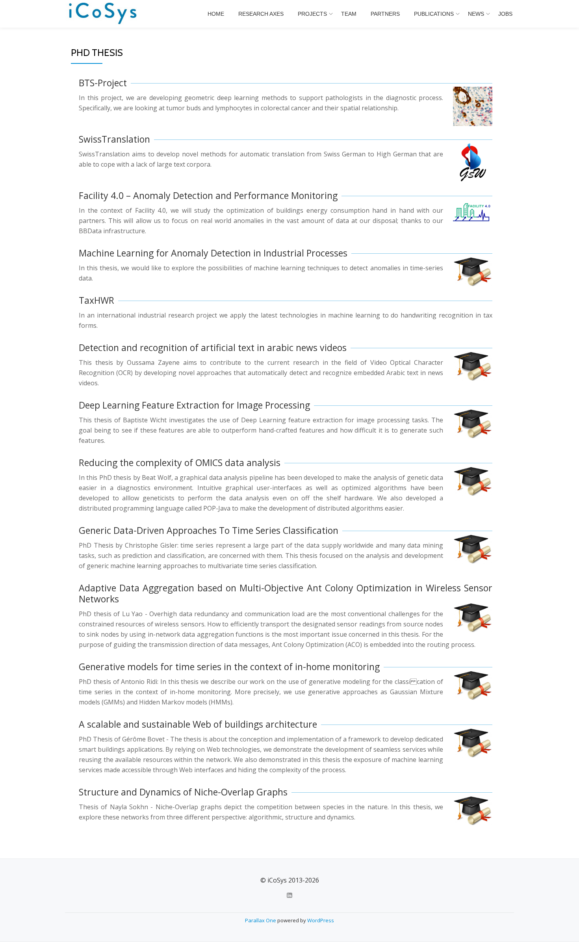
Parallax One (261, 920)
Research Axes (261, 14)
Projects (312, 14)
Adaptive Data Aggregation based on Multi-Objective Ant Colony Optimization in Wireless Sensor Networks (285, 593)
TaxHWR (96, 300)
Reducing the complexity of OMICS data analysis (179, 462)
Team (348, 14)
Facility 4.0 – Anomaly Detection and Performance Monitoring (208, 195)
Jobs (505, 14)
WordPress (320, 920)
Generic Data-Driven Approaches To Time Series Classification (208, 530)
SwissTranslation (114, 139)
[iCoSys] (103, 14)
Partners (385, 14)
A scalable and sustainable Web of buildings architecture (198, 724)
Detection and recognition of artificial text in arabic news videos (213, 347)
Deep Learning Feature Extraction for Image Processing (194, 405)
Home (216, 14)
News (476, 14)
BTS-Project (103, 82)
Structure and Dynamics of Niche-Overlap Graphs (183, 792)
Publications (434, 14)
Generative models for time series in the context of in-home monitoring (229, 666)
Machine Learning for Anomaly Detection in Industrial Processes (213, 253)
